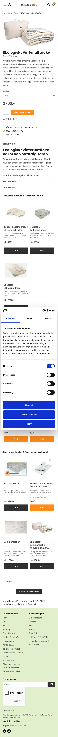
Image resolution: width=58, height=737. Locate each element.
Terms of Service (12, 717)
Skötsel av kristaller (11, 671)
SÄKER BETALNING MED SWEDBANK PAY (21, 127)
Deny (29, 424)
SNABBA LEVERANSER (14, 134)
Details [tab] (29, 318)
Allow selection (29, 414)
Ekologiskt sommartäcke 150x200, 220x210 (39, 545)
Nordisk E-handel (28, 604)
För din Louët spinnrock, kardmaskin (39, 642)
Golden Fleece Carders (13, 653)
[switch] (51, 375)
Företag (6, 629)
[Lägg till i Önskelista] (50, 461)
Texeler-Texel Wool (11, 649)
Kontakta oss (8, 645)
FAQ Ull (6, 625)
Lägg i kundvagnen (22, 112)
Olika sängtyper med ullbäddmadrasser (12, 666)
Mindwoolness (9, 660)
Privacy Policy (47, 715)
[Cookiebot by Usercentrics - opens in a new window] (42, 311)
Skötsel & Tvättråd (11, 637)
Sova (10, 13)
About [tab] (47, 318)
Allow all (29, 405)
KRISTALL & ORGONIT (38, 637)
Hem (5, 13)
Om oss (6, 622)
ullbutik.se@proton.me (17, 601)
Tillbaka (9, 581)
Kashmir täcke (11, 483)
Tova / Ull (33, 633)
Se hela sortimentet (29, 591)
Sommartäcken (12, 542)
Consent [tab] (10, 318)
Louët (5, 656)
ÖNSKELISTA (11, 119)
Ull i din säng (8, 641)
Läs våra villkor (9, 710)
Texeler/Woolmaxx (11, 56)
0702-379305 (39, 601)
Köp (16, 439)
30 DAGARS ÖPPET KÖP (15, 131)
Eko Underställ (35, 618)
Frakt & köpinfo (9, 633)
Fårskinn (32, 622)
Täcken (17, 13)
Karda (31, 629)
